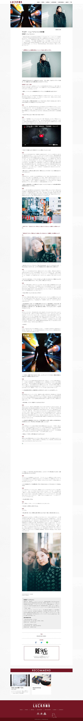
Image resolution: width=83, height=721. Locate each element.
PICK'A (43, 2)
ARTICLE (47, 2)
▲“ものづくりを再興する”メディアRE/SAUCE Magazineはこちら (41, 657)
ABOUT (67, 2)
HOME (38, 2)
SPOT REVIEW (61, 2)
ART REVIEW (53, 2)
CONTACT (61, 709)
